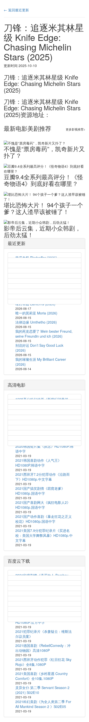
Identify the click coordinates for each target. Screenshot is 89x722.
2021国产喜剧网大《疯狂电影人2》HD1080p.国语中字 (42, 505)
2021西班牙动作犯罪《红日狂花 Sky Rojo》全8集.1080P (43, 662)
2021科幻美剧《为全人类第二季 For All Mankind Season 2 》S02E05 (43, 704)
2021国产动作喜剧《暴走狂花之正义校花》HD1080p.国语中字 (43, 519)
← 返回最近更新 (16, 9)
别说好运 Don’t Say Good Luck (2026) (39, 348)
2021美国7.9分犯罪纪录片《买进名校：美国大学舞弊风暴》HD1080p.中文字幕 (44, 535)
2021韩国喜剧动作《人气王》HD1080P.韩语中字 (38, 463)
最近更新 (16, 243)
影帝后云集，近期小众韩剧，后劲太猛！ (42, 231)
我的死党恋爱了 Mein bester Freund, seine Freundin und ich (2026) (43, 334)
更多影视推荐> (75, 129)
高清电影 (16, 384)
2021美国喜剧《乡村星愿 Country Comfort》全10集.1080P (41, 676)
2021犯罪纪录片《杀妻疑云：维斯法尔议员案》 (43, 634)
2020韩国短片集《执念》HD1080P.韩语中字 (44, 449)
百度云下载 (19, 561)
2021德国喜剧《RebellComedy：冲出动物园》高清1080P (42, 648)
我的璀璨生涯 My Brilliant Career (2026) (40, 362)
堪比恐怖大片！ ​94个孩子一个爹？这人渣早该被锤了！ (43, 208)
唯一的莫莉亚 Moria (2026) (36, 313)
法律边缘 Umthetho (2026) (36, 322)
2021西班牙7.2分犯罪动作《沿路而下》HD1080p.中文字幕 (42, 477)
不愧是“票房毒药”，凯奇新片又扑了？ (44, 152)
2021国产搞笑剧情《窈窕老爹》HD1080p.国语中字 (40, 491)
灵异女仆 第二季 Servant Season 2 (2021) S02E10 (42, 690)
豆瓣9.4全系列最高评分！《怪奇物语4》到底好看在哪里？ (43, 180)
